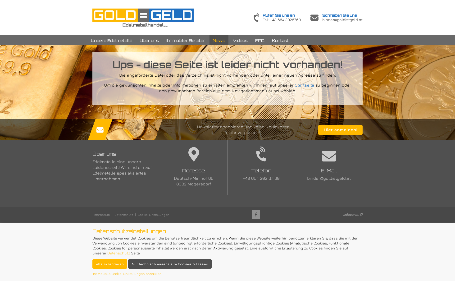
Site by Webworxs (353, 214)
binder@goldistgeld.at (342, 20)
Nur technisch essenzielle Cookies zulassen (170, 264)
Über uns (149, 40)
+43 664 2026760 (285, 20)
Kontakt (280, 40)
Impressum (102, 215)
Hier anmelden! (340, 129)
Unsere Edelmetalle (111, 40)
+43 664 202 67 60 (261, 178)
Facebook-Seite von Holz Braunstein (256, 214)
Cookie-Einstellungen (153, 215)
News (219, 40)
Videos (240, 40)
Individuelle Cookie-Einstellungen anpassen (127, 274)
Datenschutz (123, 215)
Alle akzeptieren (110, 264)
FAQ (259, 40)
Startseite (143, 18)
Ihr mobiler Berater (185, 40)
